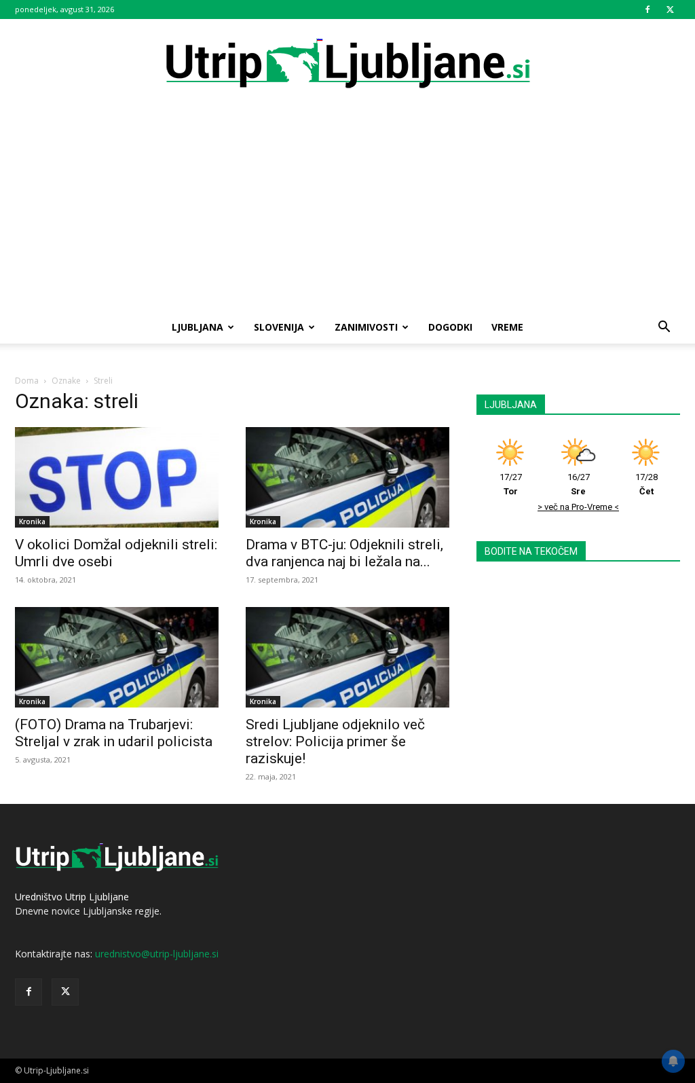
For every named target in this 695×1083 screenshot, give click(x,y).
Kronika (32, 521)
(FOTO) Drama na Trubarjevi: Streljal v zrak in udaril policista (113, 733)
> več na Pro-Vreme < (578, 507)
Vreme (507, 326)
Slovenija (279, 326)
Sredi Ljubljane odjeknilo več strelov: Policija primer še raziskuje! (335, 741)
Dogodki (450, 326)
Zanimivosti (366, 326)
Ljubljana (197, 326)
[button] (663, 328)
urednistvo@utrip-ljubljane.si (157, 953)
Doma (27, 380)
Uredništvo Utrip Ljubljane (72, 896)
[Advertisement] (347, 209)
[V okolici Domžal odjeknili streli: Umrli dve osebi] (117, 477)
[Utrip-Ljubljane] (347, 64)
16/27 (578, 484)
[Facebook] (647, 9)
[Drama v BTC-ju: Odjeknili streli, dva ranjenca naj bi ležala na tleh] (347, 477)
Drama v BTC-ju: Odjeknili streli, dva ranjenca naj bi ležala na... (344, 553)
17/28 (646, 484)
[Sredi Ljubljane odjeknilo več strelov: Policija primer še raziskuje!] (347, 657)
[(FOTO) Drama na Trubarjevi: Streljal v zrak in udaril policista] (117, 657)
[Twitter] (670, 9)
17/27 (511, 484)
